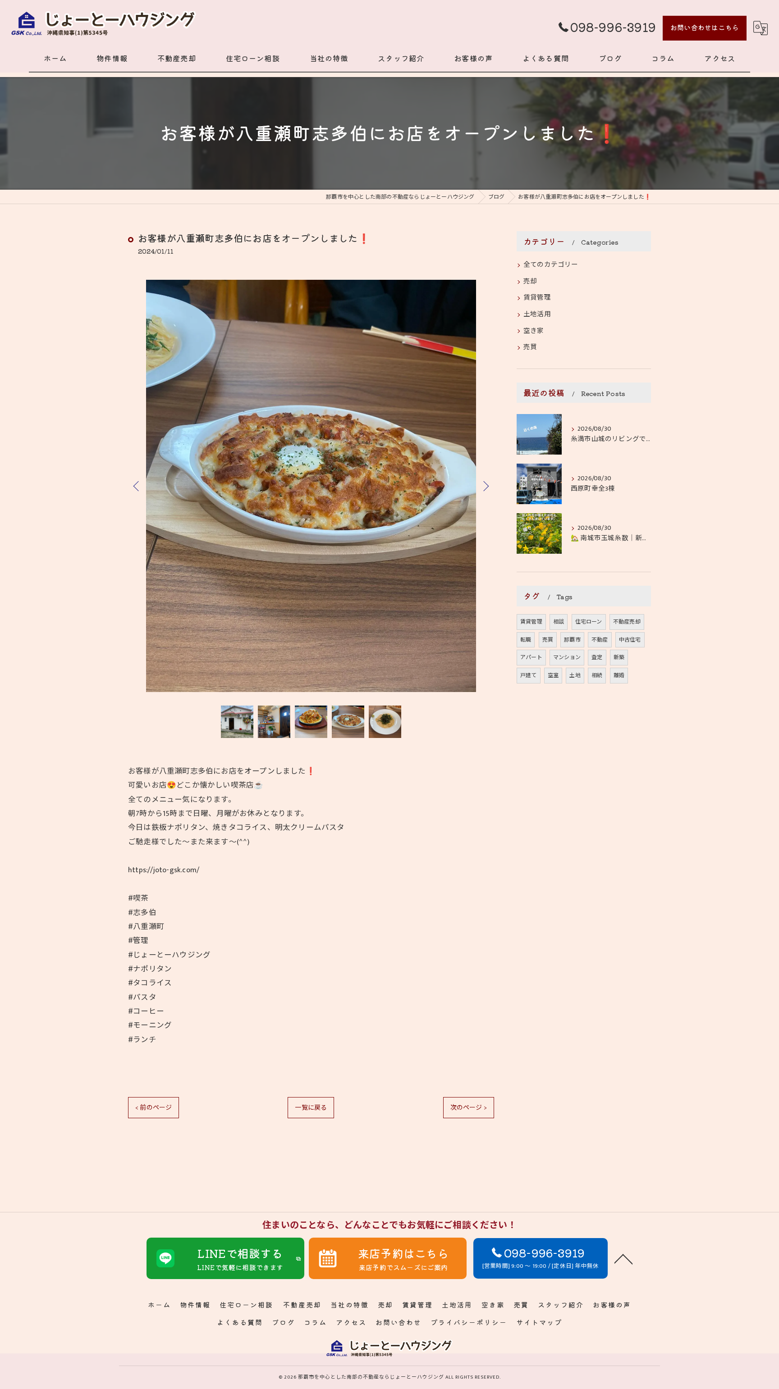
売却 (530, 281)
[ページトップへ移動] (623, 1258)
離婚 (619, 675)
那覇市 (572, 639)
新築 (619, 657)
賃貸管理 (537, 297)
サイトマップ (539, 1322)
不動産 (599, 639)
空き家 (533, 331)
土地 (574, 675)
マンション (567, 657)
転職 (525, 639)
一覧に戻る (311, 1107)
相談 (558, 621)
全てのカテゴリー (550, 265)
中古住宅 (630, 639)
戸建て (528, 675)
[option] (311, 486)
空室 (553, 675)
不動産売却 (627, 621)
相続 (596, 675)
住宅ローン (588, 621)
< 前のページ (153, 1107)
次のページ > (468, 1107)
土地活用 (537, 314)
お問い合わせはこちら (704, 27)
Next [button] (485, 486)
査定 (596, 657)
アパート (531, 657)
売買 (530, 347)
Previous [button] (137, 486)
